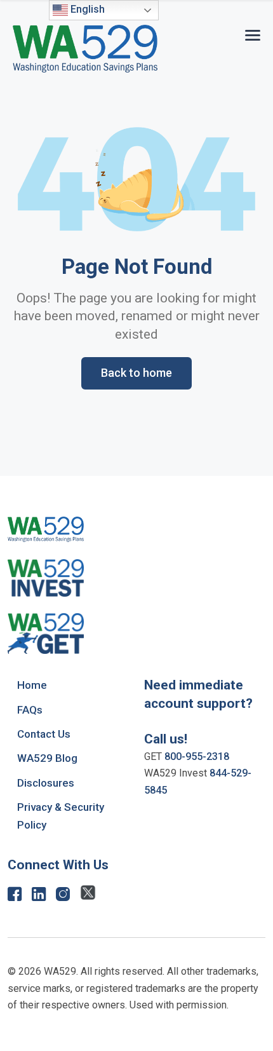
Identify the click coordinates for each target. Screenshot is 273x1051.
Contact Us (43, 734)
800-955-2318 (196, 756)
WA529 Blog (47, 758)
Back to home (136, 372)
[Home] (85, 48)
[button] (252, 33)
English (86, 9)
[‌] (15, 897)
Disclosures (45, 782)
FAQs (30, 709)
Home (32, 685)
